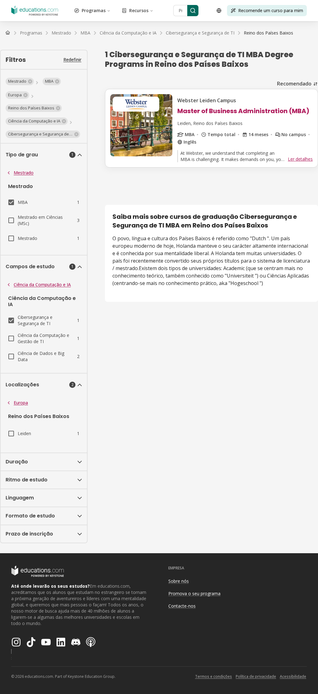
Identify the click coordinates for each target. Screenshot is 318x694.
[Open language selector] (219, 10)
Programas (94, 10)
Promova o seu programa (194, 593)
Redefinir (72, 59)
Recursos (138, 10)
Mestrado (24, 173)
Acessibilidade (293, 676)
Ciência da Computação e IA (42, 284)
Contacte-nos (182, 606)
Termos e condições (213, 676)
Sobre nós (178, 581)
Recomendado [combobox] (294, 83)
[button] (20, 81)
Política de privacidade (256, 676)
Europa (21, 403)
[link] (268, 33)
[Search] (192, 10)
